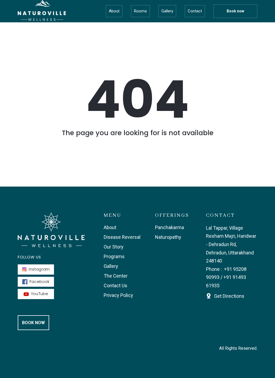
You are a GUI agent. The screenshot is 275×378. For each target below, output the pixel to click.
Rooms (140, 11)
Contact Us (115, 285)
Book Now (33, 322)
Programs (114, 256)
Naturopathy (168, 237)
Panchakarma (169, 227)
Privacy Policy (118, 295)
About (114, 11)
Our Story (114, 247)
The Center (116, 276)
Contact (195, 11)
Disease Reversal (122, 237)
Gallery (167, 11)
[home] (42, 11)
